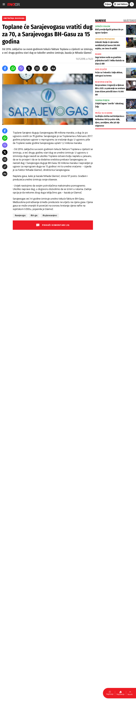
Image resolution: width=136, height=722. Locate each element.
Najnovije (109, 694)
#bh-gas (34, 215)
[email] (37, 68)
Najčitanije (120, 694)
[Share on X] (29, 68)
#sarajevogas (20, 215)
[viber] (21, 68)
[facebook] (5, 68)
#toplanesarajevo (50, 215)
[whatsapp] (13, 68)
